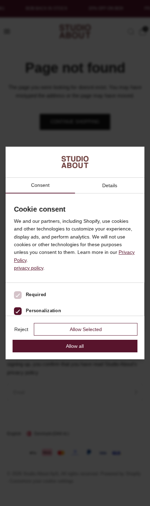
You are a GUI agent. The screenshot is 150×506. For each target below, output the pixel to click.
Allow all (75, 346)
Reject (21, 329)
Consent (40, 185)
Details (109, 185)
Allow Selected (86, 329)
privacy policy (28, 268)
